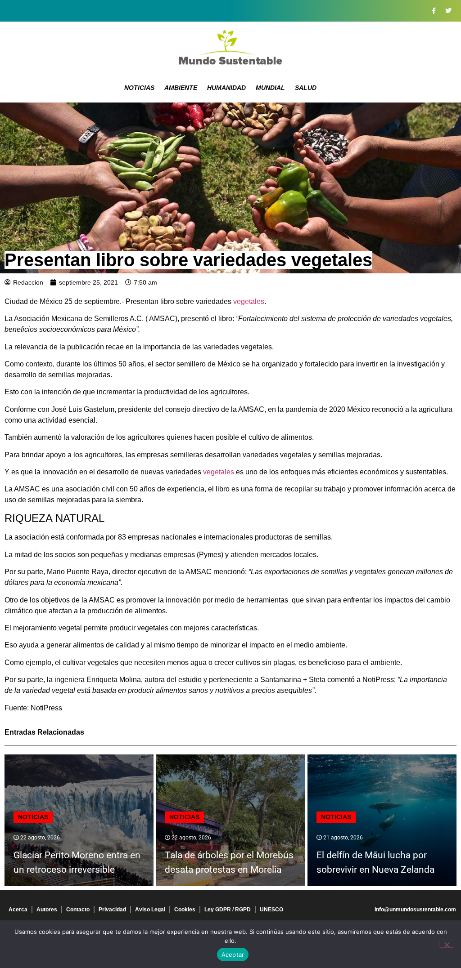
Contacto (78, 909)
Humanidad (226, 87)
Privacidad (112, 909)
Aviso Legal (150, 909)
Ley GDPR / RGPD (227, 909)
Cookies (184, 909)
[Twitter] (448, 10)
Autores (46, 909)
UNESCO (271, 909)
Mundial (270, 87)
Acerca (18, 909)
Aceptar (232, 954)
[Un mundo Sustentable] (230, 47)
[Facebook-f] (433, 10)
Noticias (139, 87)
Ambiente (180, 87)
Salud (305, 87)
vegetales (248, 301)
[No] (446, 944)
